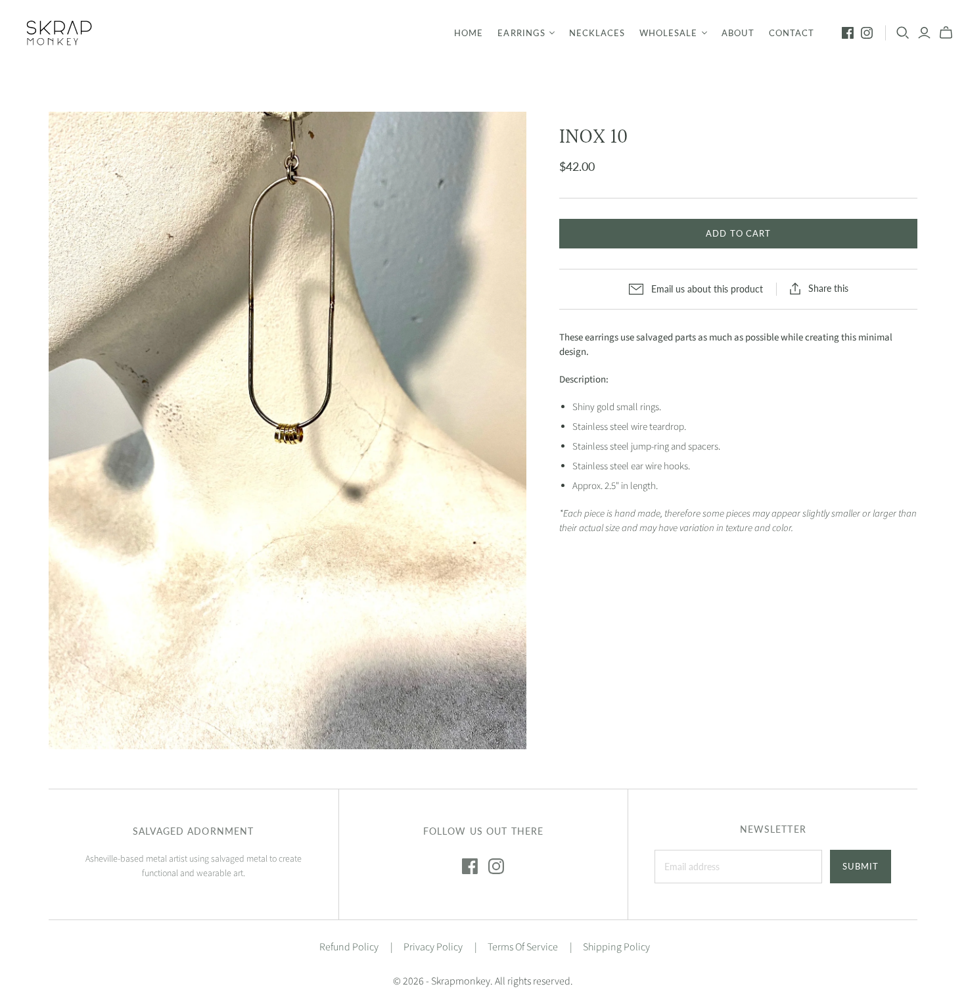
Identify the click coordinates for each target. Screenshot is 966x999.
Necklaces (597, 33)
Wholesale (668, 33)
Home (468, 33)
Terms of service (523, 947)
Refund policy (349, 947)
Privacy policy (433, 947)
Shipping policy (616, 947)
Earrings (521, 33)
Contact (791, 33)
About (738, 33)
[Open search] (902, 32)
